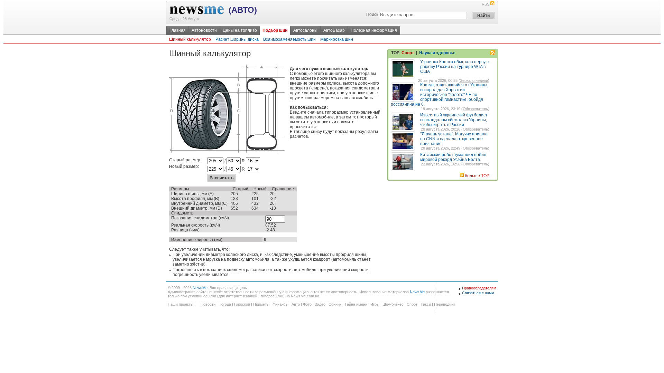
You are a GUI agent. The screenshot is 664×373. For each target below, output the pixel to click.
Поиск (372, 14)
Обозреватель (475, 109)
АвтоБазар (334, 30)
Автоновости (204, 30)
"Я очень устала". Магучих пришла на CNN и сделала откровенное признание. (454, 139)
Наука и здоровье (437, 52)
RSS (485, 4)
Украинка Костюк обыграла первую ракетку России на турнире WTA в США (454, 66)
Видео (320, 304)
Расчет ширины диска (237, 39)
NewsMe (200, 288)
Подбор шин (274, 30)
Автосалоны (305, 30)
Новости (208, 304)
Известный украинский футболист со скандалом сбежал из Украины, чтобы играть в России (454, 120)
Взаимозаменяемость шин (289, 39)
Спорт (408, 52)
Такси (426, 304)
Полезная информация (374, 30)
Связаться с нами (478, 293)
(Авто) (243, 10)
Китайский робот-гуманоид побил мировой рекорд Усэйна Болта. (453, 157)
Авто (296, 304)
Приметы (261, 304)
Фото (307, 304)
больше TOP (477, 175)
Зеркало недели (474, 80)
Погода (225, 304)
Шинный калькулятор (190, 39)
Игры (374, 304)
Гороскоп (242, 304)
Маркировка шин (336, 39)
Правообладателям (479, 288)
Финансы (280, 304)
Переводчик (444, 304)
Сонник (335, 304)
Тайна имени (355, 304)
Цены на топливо (240, 30)
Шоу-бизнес (393, 304)
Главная (177, 30)
